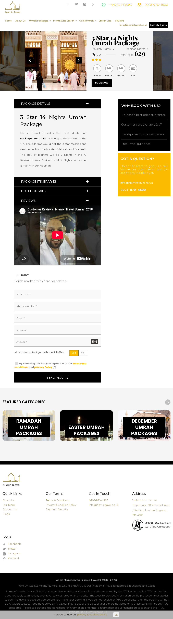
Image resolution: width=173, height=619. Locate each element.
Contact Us (10, 509)
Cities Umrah (86, 20)
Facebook (14, 543)
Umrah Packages (38, 20)
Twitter (12, 548)
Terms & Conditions (58, 500)
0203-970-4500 (156, 5)
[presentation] (160, 402)
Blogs (6, 513)
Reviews (119, 20)
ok (116, 614)
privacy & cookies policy (92, 614)
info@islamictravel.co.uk (133, 25)
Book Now (101, 82)
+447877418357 (120, 5)
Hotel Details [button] (33, 191)
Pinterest (13, 558)
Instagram (14, 553)
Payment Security (57, 509)
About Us (20, 20)
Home (8, 20)
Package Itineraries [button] (39, 181)
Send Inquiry (57, 377)
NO (82, 353)
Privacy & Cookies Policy (61, 505)
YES (74, 353)
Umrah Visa (105, 20)
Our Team (9, 505)
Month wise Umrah (63, 20)
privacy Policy (43, 367)
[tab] (57, 103)
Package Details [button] (35, 104)
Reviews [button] (28, 201)
